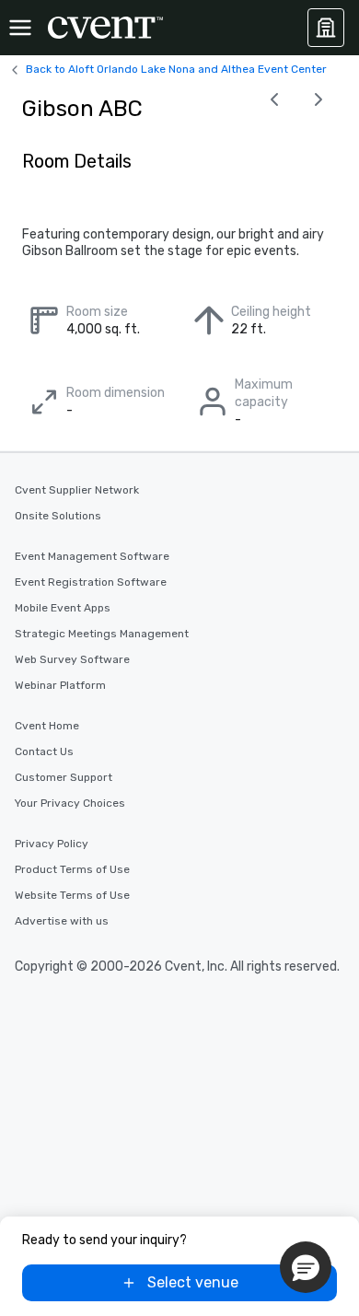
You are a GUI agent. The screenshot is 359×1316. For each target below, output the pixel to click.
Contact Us (44, 751)
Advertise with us (62, 920)
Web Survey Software (72, 659)
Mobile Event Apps (62, 607)
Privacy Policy (51, 843)
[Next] (318, 99)
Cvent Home (47, 725)
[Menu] (20, 28)
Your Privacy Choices (70, 803)
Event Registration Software (91, 582)
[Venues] (325, 27)
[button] (305, 1267)
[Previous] (274, 99)
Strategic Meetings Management (102, 633)
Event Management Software (92, 556)
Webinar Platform (60, 685)
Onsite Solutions (58, 515)
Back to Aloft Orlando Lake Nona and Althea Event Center (176, 69)
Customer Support (63, 777)
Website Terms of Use (72, 895)
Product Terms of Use (72, 869)
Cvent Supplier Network (77, 489)
